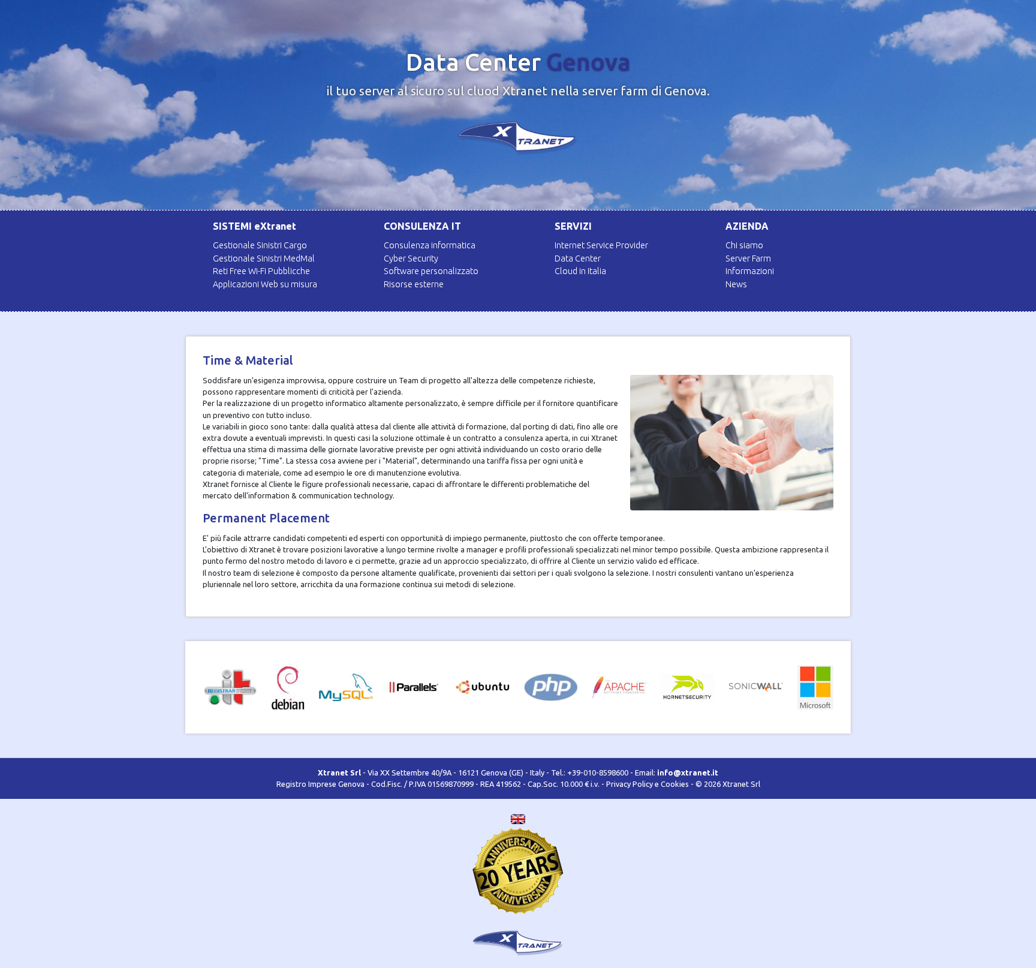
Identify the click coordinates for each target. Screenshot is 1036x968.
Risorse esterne (414, 284)
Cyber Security (411, 258)
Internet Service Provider (601, 245)
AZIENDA (747, 226)
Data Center (578, 258)
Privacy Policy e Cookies (647, 784)
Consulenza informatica (429, 245)
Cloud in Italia (580, 271)
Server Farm (748, 258)
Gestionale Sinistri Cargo (260, 245)
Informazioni (749, 271)
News (736, 284)
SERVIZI (573, 226)
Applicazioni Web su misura (265, 284)
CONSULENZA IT (422, 226)
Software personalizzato (431, 271)
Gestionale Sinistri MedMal (264, 258)
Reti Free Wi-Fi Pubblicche (261, 271)
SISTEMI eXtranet (254, 226)
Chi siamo (744, 245)
